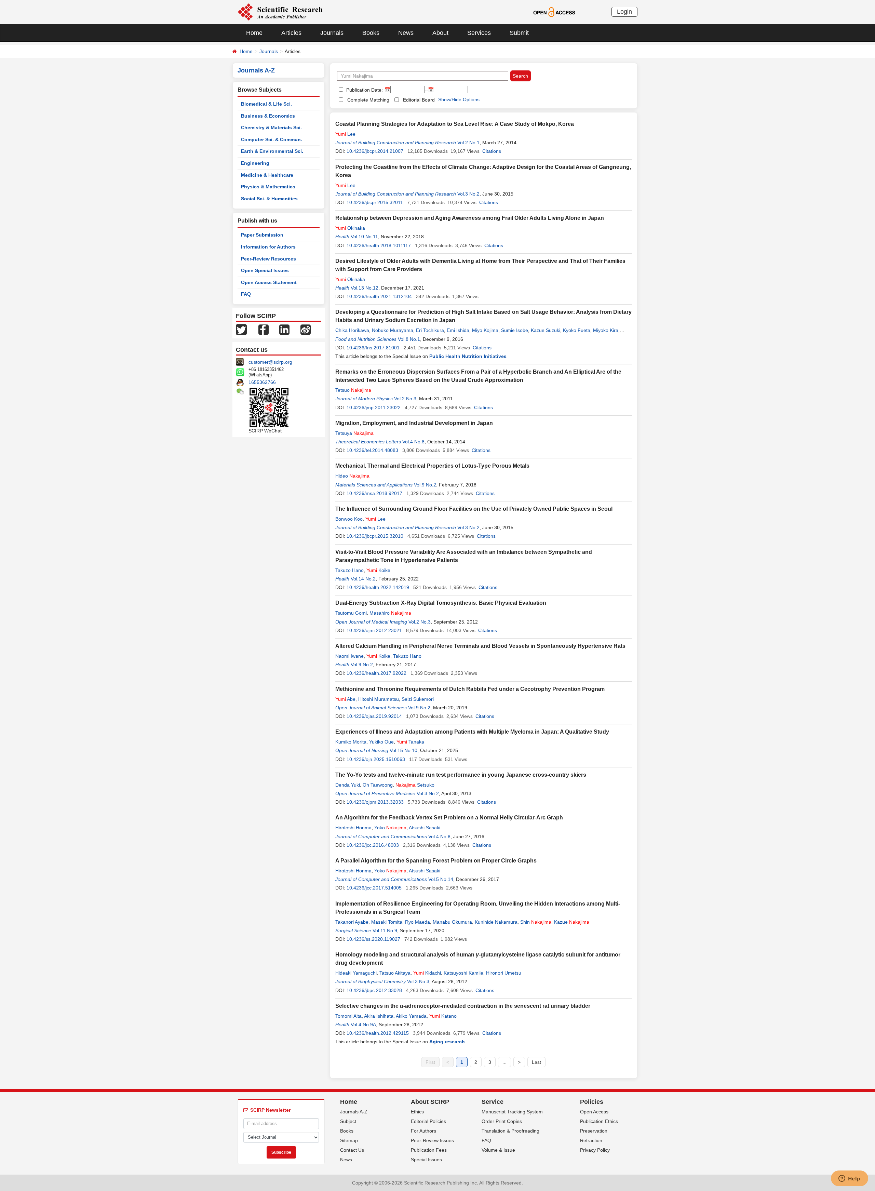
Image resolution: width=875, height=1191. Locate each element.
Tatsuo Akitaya (394, 973)
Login (624, 11)
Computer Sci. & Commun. (271, 139)
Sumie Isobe (514, 330)
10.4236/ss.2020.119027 (373, 939)
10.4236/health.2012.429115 (378, 1033)
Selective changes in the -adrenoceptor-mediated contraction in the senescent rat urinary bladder (462, 1006)
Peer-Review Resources (268, 259)
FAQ (246, 294)
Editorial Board (419, 100)
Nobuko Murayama (392, 330)
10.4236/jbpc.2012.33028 (374, 990)
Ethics (417, 1111)
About (440, 32)
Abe (345, 699)
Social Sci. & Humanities (269, 198)
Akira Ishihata (378, 1016)
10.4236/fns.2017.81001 (373, 347)
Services (479, 32)
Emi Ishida (458, 330)
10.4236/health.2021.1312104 (379, 296)
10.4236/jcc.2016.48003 (373, 845)
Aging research (447, 1041)
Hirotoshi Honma (353, 827)
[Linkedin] (284, 329)
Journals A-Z (353, 1111)
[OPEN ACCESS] (554, 11)
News (406, 32)
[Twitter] (241, 329)
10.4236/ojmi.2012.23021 (374, 630)
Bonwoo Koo (349, 519)
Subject (348, 1121)
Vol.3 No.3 (418, 981)
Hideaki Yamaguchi (356, 973)
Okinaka (350, 228)
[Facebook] (263, 329)
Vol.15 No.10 (403, 750)
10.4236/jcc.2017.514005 (374, 888)
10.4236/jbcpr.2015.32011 (375, 202)
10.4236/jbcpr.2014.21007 (375, 151)
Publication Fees (429, 1150)
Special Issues (426, 1159)
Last (536, 1062)
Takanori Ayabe (351, 922)
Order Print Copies (502, 1121)
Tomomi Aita (348, 1016)
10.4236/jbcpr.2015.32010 (375, 536)
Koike (378, 570)
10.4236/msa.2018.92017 (374, 493)
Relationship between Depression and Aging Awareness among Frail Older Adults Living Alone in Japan (469, 218)
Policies (591, 1101)
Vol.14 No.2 (363, 578)
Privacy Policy (595, 1150)
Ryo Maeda (417, 922)
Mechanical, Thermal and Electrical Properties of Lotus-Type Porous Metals (432, 466)
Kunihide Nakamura (496, 922)
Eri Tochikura (430, 330)
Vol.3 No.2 (468, 194)
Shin (535, 922)
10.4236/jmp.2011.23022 (374, 407)
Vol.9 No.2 (425, 484)
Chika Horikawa (352, 330)
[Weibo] (305, 329)
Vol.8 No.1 (409, 339)
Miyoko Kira (605, 330)
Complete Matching (368, 100)
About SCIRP (430, 1101)
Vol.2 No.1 (468, 142)
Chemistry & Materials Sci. (271, 127)
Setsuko (414, 785)
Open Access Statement (269, 282)
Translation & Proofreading (510, 1131)
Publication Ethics (599, 1121)
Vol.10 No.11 (364, 236)
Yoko (390, 827)
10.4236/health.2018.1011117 (379, 245)
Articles (291, 32)
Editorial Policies (428, 1121)
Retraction (591, 1140)
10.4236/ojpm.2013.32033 (375, 802)
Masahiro (390, 613)
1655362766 (262, 382)
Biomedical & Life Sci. (266, 104)
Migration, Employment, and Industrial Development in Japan (414, 423)
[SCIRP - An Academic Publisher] (280, 11)
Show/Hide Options (459, 99)
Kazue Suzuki (545, 330)
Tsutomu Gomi (351, 613)
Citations (491, 151)
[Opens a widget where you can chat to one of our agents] (849, 1179)
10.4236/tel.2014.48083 (372, 450)
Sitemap (349, 1140)
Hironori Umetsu (503, 973)
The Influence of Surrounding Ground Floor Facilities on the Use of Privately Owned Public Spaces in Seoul (473, 509)
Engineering (255, 163)
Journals (332, 32)
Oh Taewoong (378, 785)
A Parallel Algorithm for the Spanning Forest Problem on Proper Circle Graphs (436, 861)
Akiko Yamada (411, 1016)
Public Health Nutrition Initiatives (468, 356)
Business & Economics (268, 116)
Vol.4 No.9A (363, 1024)
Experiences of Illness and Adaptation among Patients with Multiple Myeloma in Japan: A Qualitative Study (472, 732)
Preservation (593, 1131)
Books (370, 32)
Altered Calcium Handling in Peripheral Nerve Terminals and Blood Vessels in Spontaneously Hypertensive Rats (480, 646)
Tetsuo (353, 390)
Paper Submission (262, 235)
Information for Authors (268, 247)
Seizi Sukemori (418, 699)
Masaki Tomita (386, 922)
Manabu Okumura (452, 922)
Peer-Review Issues (432, 1140)
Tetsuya (354, 433)
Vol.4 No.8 (413, 441)
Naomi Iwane (349, 656)
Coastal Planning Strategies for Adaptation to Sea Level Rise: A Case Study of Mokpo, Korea (454, 124)
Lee (345, 134)
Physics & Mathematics (268, 186)
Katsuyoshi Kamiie (463, 973)
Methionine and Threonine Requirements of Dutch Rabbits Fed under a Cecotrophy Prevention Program (470, 689)
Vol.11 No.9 (385, 930)
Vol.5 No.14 (440, 879)
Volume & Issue (498, 1150)
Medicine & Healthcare (267, 175)
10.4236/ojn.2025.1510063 (376, 759)
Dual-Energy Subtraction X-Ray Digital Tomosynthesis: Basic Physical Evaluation (440, 603)
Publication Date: (364, 90)
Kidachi (427, 973)
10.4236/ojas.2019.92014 (374, 716)
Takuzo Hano (349, 570)
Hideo (352, 476)
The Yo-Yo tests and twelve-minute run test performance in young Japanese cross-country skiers (460, 775)
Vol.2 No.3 (405, 398)
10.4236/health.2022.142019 (378, 587)
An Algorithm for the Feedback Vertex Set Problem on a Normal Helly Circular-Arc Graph (449, 817)
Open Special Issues (265, 270)
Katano (443, 1016)
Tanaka (410, 742)
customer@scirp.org (270, 362)
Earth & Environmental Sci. (272, 151)
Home (254, 32)
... (504, 1062)
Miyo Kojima (485, 330)
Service (492, 1101)
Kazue (571, 922)
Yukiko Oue (381, 742)
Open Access (594, 1111)
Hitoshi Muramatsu (378, 699)
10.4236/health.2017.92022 (376, 673)
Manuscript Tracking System (512, 1111)
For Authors (423, 1131)
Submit (519, 32)
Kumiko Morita (350, 742)
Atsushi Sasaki (424, 827)
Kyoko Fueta (576, 330)
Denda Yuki (347, 785)
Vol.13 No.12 (364, 288)
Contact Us (352, 1150)
